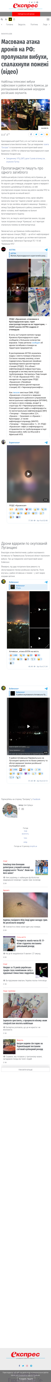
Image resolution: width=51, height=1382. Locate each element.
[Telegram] (37, 2)
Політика (34, 24)
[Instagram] (34, 2)
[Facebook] (29, 2)
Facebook (36, 799)
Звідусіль (22, 24)
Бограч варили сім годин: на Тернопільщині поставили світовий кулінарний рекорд (30, 1046)
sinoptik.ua (33, 846)
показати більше (25, 1070)
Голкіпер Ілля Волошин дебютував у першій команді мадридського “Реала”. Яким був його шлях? (18, 868)
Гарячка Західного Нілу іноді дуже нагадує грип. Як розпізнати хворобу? (25, 921)
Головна (9, 24)
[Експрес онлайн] (25, 6)
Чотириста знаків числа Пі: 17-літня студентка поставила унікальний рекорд (31, 943)
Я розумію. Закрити (26, 1379)
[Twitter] (32, 2)
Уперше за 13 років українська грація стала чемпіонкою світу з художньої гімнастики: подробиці (18, 970)
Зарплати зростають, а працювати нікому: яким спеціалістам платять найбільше (25, 1022)
